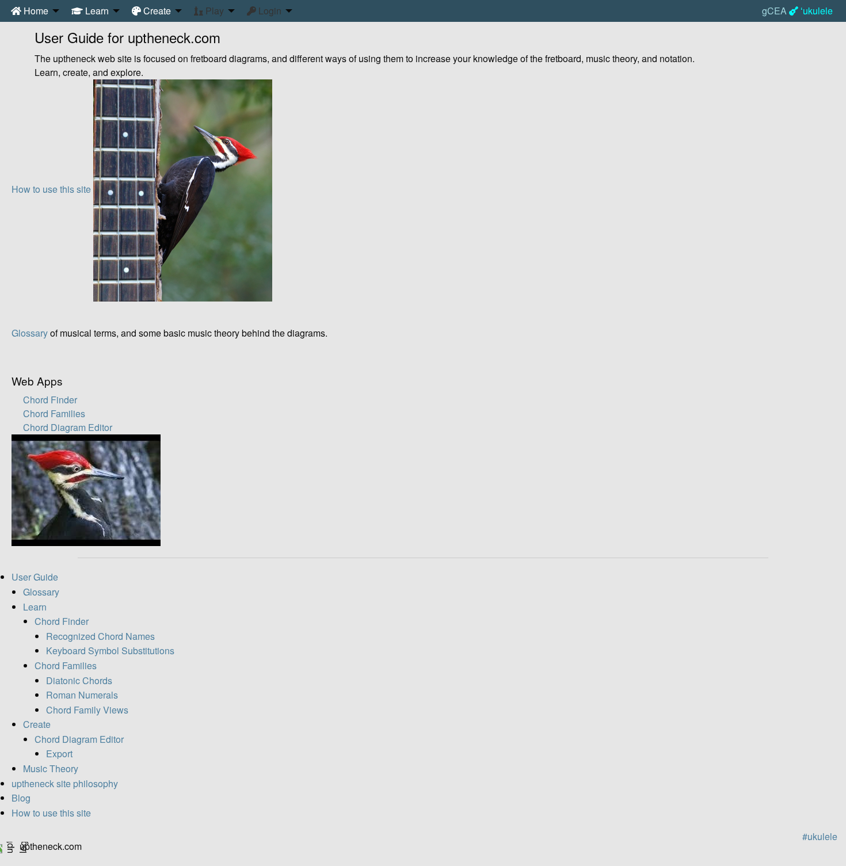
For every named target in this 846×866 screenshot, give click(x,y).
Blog (21, 797)
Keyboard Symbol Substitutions (110, 650)
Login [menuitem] (268, 10)
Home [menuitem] (34, 10)
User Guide (35, 576)
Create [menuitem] (156, 10)
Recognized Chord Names (100, 636)
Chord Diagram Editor (67, 427)
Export (59, 753)
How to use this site (51, 189)
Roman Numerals (82, 694)
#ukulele (819, 836)
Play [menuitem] (213, 10)
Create (37, 724)
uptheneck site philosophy (65, 783)
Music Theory (50, 768)
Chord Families (54, 413)
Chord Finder (50, 399)
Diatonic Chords (79, 680)
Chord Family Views (87, 709)
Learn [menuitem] (96, 10)
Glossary (30, 332)
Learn (35, 606)
